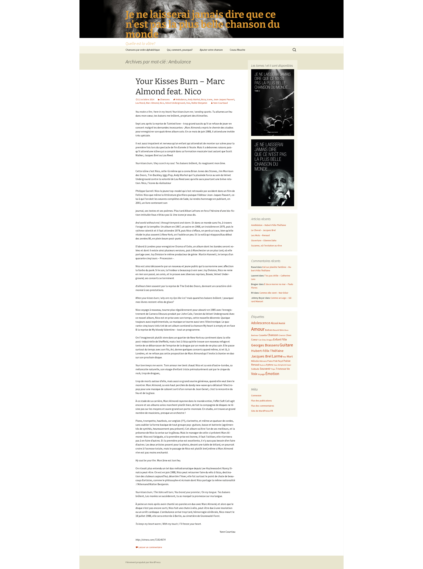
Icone (209, 99)
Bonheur (254, 335)
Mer (284, 357)
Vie (288, 368)
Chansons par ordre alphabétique (143, 49)
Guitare (286, 345)
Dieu (264, 339)
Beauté (276, 330)
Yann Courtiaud (220, 102)
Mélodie (255, 361)
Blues (286, 330)
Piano (270, 361)
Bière (282, 330)
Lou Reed (140, 102)
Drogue (270, 339)
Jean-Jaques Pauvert (223, 99)
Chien (288, 335)
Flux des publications (261, 400)
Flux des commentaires (262, 405)
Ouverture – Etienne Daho (263, 240)
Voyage (261, 374)
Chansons (165, 99)
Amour (258, 329)
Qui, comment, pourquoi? (180, 49)
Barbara (268, 330)
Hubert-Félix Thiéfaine (267, 351)
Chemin (282, 335)
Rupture (263, 365)
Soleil (289, 365)
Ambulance (181, 99)
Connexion (256, 395)
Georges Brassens (265, 345)
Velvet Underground (175, 102)
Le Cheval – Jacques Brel (263, 230)
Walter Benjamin (199, 102)
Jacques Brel (261, 356)
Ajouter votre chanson (211, 49)
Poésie (286, 360)
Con (260, 339)
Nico (162, 102)
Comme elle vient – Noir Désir (273, 292)
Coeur (254, 339)
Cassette (263, 335)
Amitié (282, 323)
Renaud (255, 364)
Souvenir (265, 369)
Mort (290, 356)
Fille (284, 339)
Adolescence (260, 323)
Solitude (255, 369)
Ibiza (203, 99)
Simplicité (282, 365)
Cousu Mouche (237, 49)
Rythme (269, 364)
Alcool (274, 323)
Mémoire (263, 361)
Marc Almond (152, 102)
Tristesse (281, 368)
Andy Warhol (194, 99)
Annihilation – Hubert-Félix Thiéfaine (268, 225)
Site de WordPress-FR (262, 410)
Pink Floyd (278, 361)
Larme (277, 356)
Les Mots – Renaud (260, 235)
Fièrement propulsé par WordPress (143, 562)
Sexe (275, 365)
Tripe (273, 369)
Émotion (272, 373)
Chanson (273, 335)
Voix (188, 102)
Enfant (277, 339)
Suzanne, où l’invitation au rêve (266, 245)
